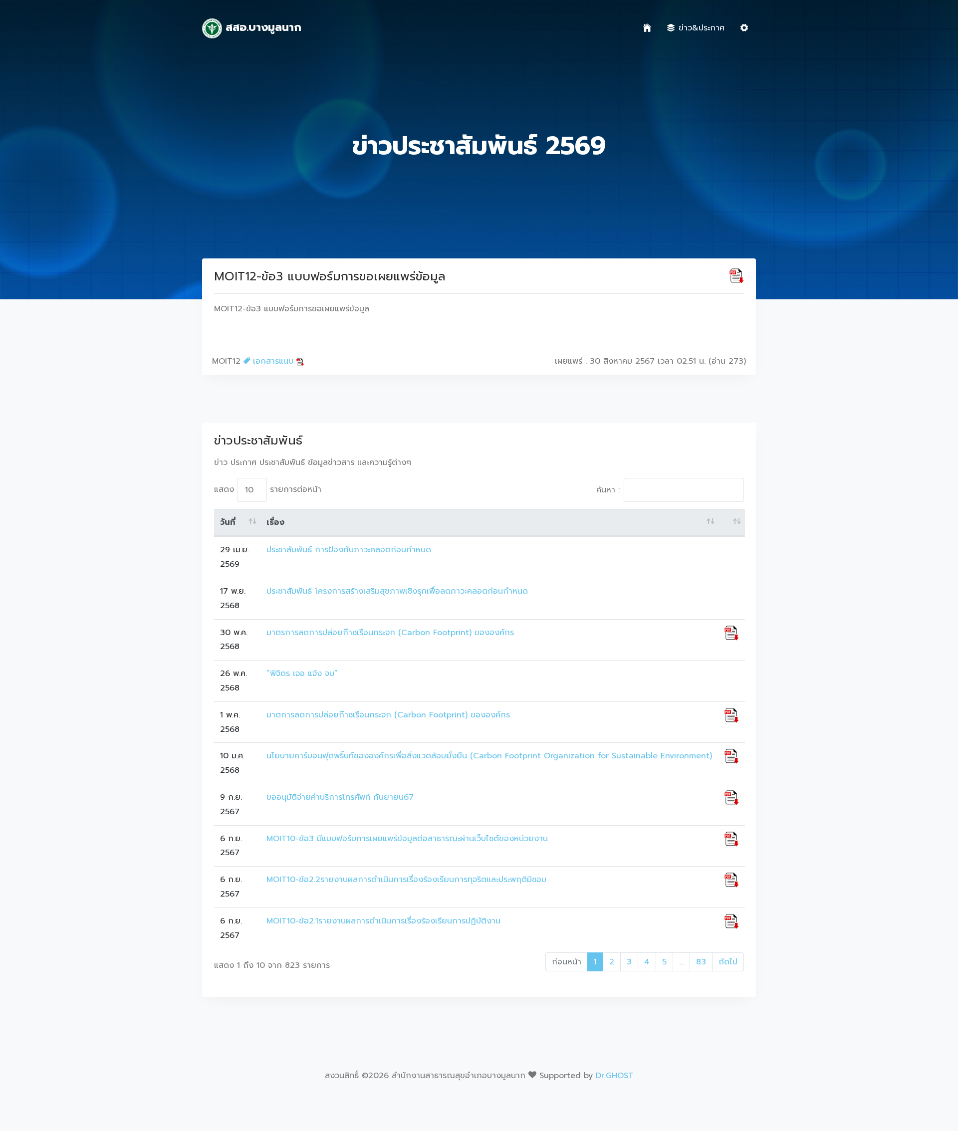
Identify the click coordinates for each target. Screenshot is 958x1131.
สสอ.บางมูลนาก (261, 27)
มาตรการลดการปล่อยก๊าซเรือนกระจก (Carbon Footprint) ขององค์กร (390, 633)
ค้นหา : (608, 490)
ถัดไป (727, 962)
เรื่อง (275, 522)
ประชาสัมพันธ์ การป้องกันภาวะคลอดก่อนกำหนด (348, 550)
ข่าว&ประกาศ (701, 28)
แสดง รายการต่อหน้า (267, 489)
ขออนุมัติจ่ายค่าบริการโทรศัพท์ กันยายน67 (340, 797)
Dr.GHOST (615, 1076)
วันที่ (228, 522)
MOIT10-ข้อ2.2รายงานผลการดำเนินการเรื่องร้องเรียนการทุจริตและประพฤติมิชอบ (406, 880)
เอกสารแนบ (273, 361)
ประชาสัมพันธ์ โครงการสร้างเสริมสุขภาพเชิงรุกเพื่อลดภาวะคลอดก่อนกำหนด (397, 591)
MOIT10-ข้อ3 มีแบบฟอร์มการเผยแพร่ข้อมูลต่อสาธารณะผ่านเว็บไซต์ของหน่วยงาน (407, 839)
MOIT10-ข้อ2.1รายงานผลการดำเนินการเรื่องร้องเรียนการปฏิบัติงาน (383, 921)
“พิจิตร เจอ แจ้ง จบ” (302, 673)
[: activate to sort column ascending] (731, 523)
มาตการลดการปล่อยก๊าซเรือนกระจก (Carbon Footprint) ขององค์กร (388, 715)
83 (701, 962)
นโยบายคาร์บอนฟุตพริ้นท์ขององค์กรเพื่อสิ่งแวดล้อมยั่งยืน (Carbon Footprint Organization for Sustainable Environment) (489, 756)
